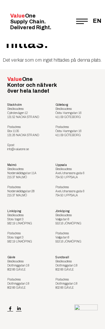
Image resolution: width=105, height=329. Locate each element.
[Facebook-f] (10, 309)
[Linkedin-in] (19, 309)
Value (31, 21)
